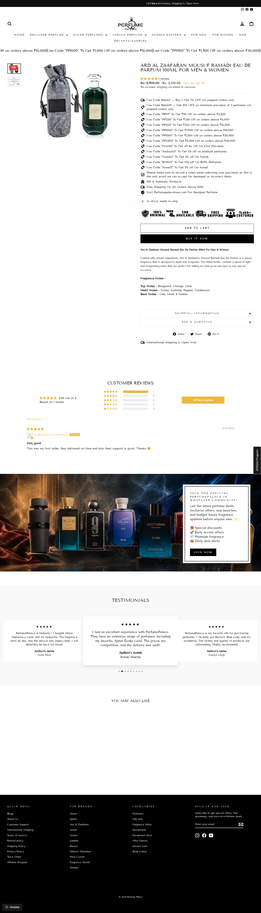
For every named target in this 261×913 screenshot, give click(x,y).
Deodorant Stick (142, 835)
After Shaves (140, 840)
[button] (149, 78)
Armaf (73, 829)
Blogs (10, 813)
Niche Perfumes (89, 34)
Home (19, 34)
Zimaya (74, 867)
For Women (223, 34)
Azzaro (74, 835)
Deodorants (139, 829)
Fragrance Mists (142, 824)
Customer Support (18, 824)
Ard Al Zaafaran (79, 824)
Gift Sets (137, 819)
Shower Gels (139, 846)
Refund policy (15, 840)
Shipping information (197, 313)
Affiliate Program (17, 862)
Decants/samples (130, 40)
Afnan (73, 813)
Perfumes (137, 813)
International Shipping (20, 829)
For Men (199, 34)
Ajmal (73, 819)
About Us (12, 819)
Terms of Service (17, 835)
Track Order (14, 856)
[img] (35, 429)
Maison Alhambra (80, 851)
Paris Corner (77, 856)
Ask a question (197, 322)
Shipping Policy (16, 846)
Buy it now (197, 238)
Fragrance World (80, 862)
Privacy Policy (15, 851)
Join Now (203, 552)
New (243, 34)
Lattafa (74, 840)
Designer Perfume (47, 34)
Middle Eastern (167, 34)
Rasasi (74, 846)
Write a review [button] (203, 400)
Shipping (162, 87)
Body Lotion (139, 851)
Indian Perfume (128, 34)
